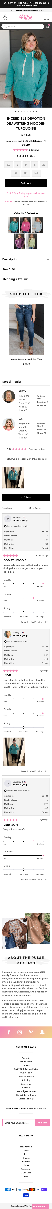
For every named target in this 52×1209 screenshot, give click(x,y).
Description (10, 259)
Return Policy (26, 1061)
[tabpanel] (26, 69)
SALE (26, 1176)
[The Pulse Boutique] (26, 17)
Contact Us (26, 1083)
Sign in (8, 201)
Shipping (26, 1080)
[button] (26, 149)
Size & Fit (8, 269)
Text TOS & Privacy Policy (26, 1068)
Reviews (26, 1087)
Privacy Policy (26, 1072)
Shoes (26, 1165)
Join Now (42, 1122)
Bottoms (26, 1161)
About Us (26, 1057)
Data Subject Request (26, 1091)
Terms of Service (26, 1076)
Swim (26, 1150)
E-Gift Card (26, 1172)
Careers (26, 1065)
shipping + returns (15, 279)
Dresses (26, 1157)
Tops (26, 1154)
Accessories (26, 1168)
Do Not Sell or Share (26, 1094)
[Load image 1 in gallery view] (26, 69)
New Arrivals (26, 1146)
